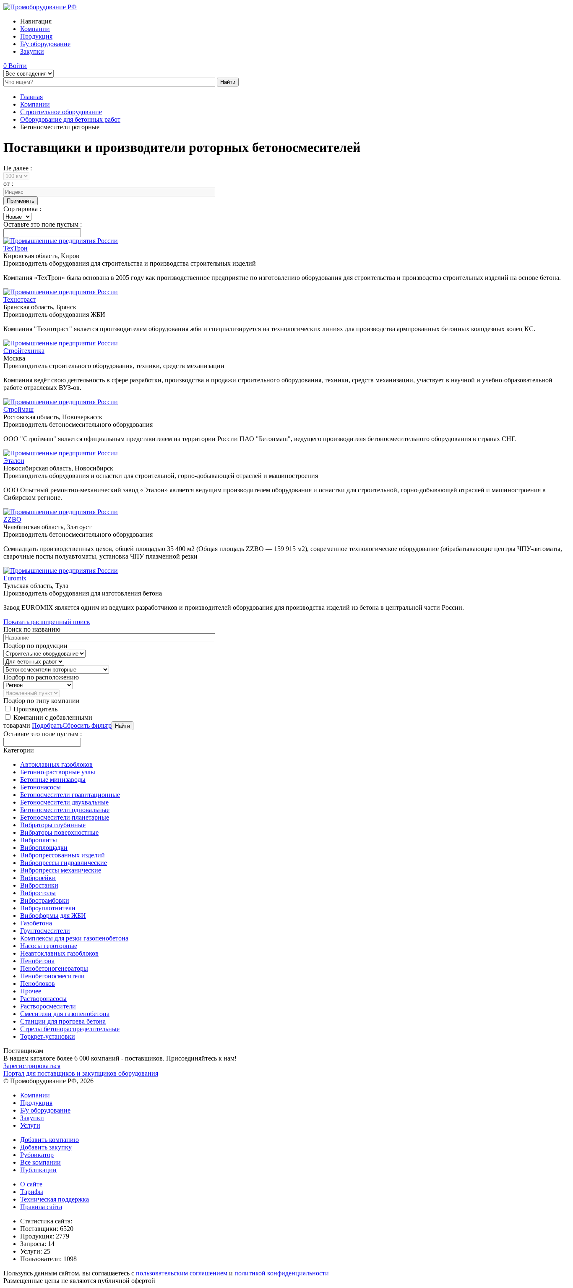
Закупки (32, 51)
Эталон (13, 460)
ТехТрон (15, 248)
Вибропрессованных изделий (62, 855)
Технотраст (19, 299)
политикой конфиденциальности (281, 1273)
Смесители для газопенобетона (64, 1013)
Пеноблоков (37, 983)
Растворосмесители (48, 1006)
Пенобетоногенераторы (54, 968)
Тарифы (31, 1191)
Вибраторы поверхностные (59, 832)
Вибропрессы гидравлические (63, 862)
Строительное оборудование (61, 111)
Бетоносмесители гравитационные (70, 794)
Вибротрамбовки (44, 900)
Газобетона (36, 923)
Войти (17, 65)
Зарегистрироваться (31, 1065)
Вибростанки (39, 885)
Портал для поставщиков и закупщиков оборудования (80, 1073)
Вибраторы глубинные (53, 824)
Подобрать (47, 725)
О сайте (31, 1184)
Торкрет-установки (47, 1036)
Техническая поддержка (54, 1199)
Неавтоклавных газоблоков (59, 953)
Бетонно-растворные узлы (57, 772)
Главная (31, 96)
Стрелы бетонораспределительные (70, 1028)
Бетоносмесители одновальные (64, 809)
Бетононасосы (40, 787)
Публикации (38, 1169)
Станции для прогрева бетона (63, 1021)
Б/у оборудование (45, 43)
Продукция (36, 36)
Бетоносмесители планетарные (64, 817)
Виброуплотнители (48, 908)
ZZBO (12, 519)
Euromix (14, 578)
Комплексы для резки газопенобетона (74, 938)
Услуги (30, 1125)
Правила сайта (41, 1206)
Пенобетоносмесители (52, 976)
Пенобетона (37, 960)
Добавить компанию (49, 1139)
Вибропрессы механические (60, 870)
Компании (35, 28)
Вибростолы (38, 892)
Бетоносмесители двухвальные (64, 802)
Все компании (40, 1162)
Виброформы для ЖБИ (53, 915)
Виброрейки (38, 877)
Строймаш (18, 409)
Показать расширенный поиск (46, 621)
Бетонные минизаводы (53, 779)
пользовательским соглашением (181, 1273)
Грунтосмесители (45, 930)
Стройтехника (23, 350)
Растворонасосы (43, 998)
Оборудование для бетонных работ (70, 119)
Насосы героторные (48, 945)
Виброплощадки (44, 847)
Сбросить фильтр (87, 725)
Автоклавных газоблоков (56, 764)
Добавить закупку (46, 1147)
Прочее (30, 991)
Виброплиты (38, 840)
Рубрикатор (37, 1154)
